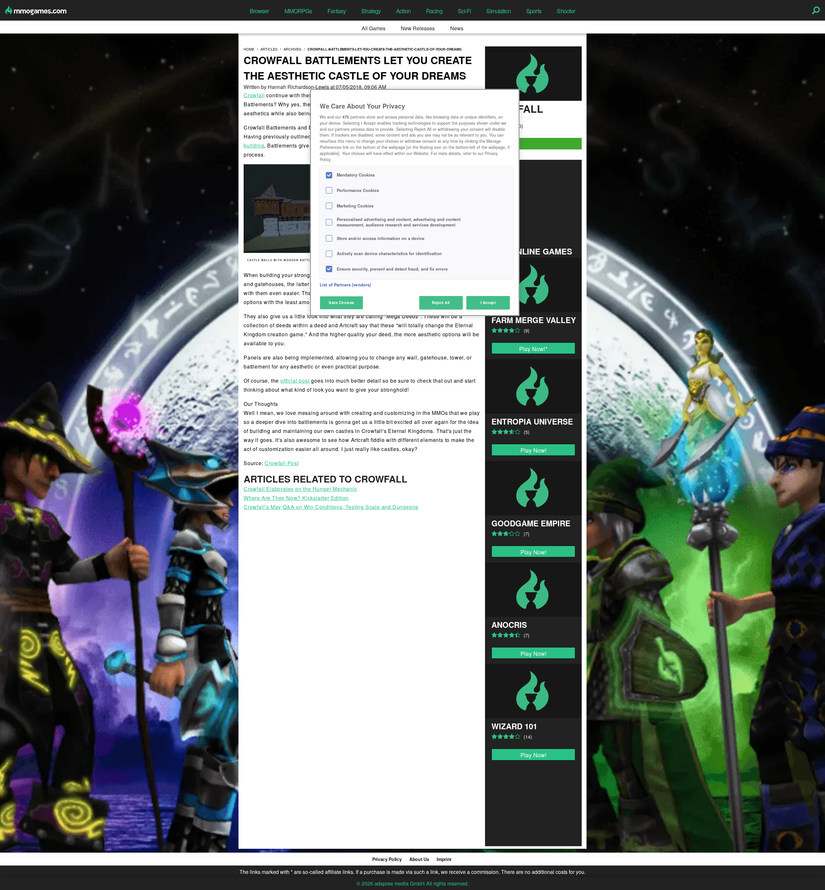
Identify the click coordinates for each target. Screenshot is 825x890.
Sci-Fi (464, 11)
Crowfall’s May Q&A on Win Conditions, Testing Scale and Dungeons (331, 507)
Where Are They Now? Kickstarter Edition (296, 498)
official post (294, 380)
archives (292, 49)
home (249, 49)
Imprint (444, 859)
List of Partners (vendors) (345, 285)
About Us (419, 859)
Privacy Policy (387, 859)
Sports (534, 11)
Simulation (498, 11)
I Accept (488, 302)
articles (268, 49)
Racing (434, 11)
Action (403, 11)
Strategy (371, 11)
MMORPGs (298, 11)
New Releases (418, 28)
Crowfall (254, 95)
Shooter (566, 11)
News (456, 28)
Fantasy (336, 11)
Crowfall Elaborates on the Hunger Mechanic (300, 489)
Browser (259, 11)
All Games (373, 28)
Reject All (441, 302)
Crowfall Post (281, 463)
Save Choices (341, 302)
